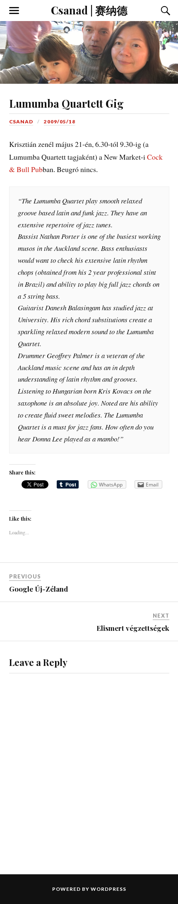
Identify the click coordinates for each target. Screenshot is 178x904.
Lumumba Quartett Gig (66, 103)
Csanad (21, 121)
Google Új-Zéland (38, 588)
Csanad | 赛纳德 (89, 10)
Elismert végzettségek (132, 628)
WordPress (108, 889)
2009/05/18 (59, 121)
